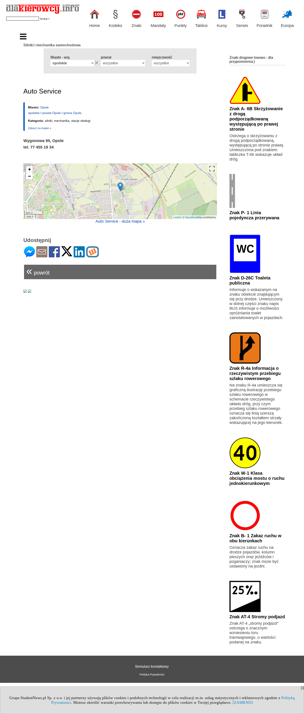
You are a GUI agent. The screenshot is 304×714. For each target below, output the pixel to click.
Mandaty (158, 25)
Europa (287, 25)
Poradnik (264, 25)
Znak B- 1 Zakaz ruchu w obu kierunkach (255, 538)
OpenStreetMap (193, 217)
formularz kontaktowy (152, 666)
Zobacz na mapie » (39, 128)
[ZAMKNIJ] (243, 702)
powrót (38, 271)
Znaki (136, 25)
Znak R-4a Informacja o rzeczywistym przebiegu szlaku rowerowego (255, 373)
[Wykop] (92, 255)
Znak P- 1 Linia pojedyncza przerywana (254, 215)
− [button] (29, 176)
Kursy (222, 25)
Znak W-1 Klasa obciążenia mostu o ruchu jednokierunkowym (256, 478)
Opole (44, 107)
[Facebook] (54, 255)
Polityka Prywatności (152, 674)
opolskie (34, 113)
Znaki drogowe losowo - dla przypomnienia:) (251, 59)
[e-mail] (41, 255)
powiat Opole (51, 113)
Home (94, 25)
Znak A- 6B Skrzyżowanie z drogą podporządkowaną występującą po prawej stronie (256, 119)
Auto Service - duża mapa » (120, 221)
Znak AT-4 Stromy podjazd (257, 616)
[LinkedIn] (79, 255)
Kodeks (115, 25)
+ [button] (29, 169)
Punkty (180, 25)
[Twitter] (66, 254)
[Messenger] (29, 255)
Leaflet (177, 217)
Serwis (242, 25)
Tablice (201, 25)
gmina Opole (72, 113)
